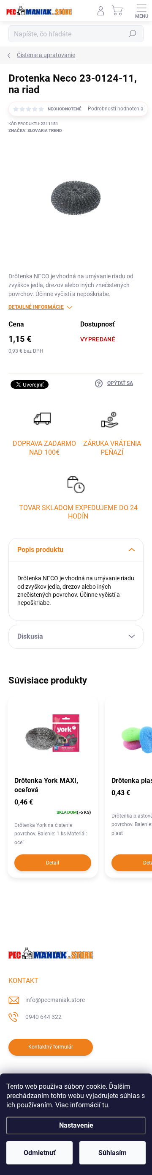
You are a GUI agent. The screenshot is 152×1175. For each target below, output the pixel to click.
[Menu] (141, 10)
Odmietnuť (40, 1153)
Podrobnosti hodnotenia (116, 109)
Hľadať (133, 34)
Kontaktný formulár (50, 1047)
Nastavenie (76, 1125)
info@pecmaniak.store (55, 1000)
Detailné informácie (36, 307)
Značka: (35, 130)
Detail (52, 863)
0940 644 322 (43, 1016)
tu (105, 1105)
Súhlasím (112, 1153)
